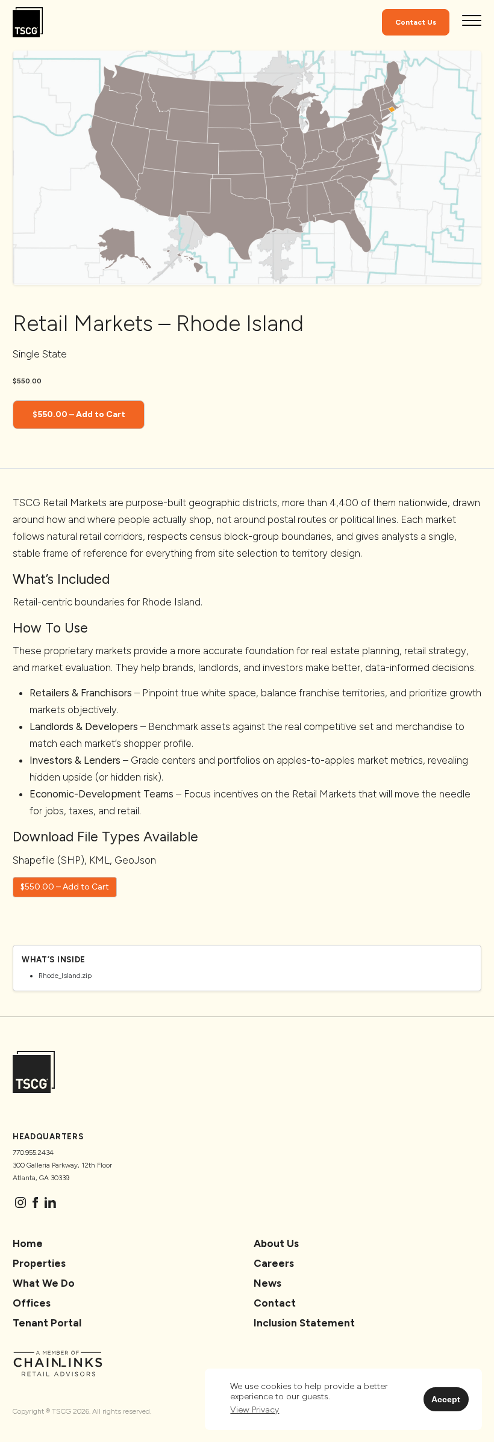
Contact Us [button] (415, 22)
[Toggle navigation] (471, 22)
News (267, 1283)
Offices (32, 1303)
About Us (276, 1243)
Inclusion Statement (304, 1323)
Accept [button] (445, 1399)
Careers (274, 1263)
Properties (39, 1263)
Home (28, 1243)
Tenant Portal (47, 1323)
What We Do (44, 1283)
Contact (275, 1303)
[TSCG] (28, 22)
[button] (254, 1410)
